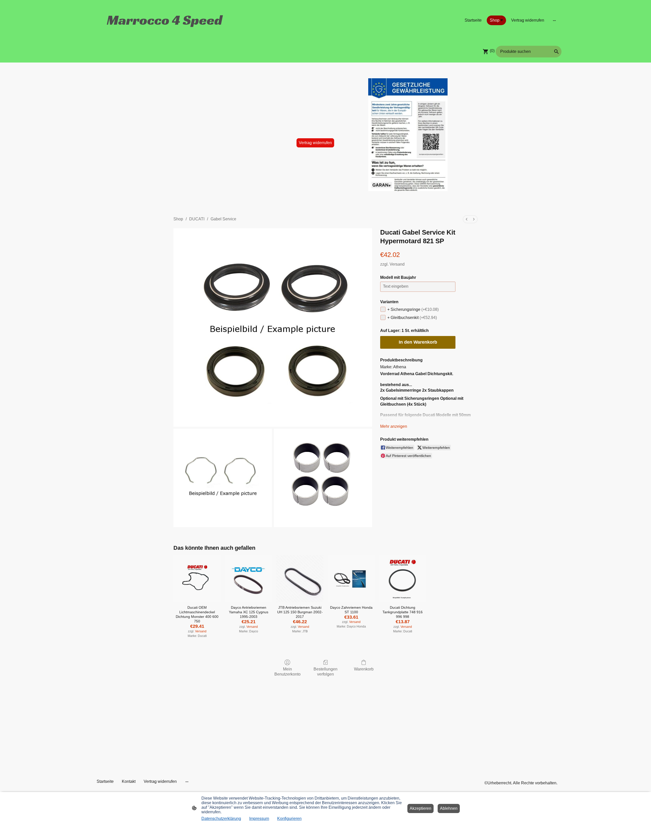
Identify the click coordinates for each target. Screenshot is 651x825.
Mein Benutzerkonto (287, 671)
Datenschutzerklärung (221, 818)
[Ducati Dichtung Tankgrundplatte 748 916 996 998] (402, 578)
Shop (178, 219)
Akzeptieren (420, 808)
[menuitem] (466, 219)
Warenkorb (364, 669)
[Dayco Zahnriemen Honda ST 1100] (351, 578)
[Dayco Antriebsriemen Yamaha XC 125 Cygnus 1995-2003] (248, 578)
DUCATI (196, 219)
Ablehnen (448, 808)
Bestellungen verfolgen (325, 671)
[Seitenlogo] (165, 33)
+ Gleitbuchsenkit (412, 317)
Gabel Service (223, 219)
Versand (397, 264)
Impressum (259, 818)
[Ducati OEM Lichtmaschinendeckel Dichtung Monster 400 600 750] (197, 578)
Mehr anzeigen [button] (393, 426)
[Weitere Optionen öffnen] (554, 20)
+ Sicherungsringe (413, 309)
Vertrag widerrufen (315, 143)
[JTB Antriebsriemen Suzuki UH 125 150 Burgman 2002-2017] (299, 578)
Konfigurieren (289, 818)
